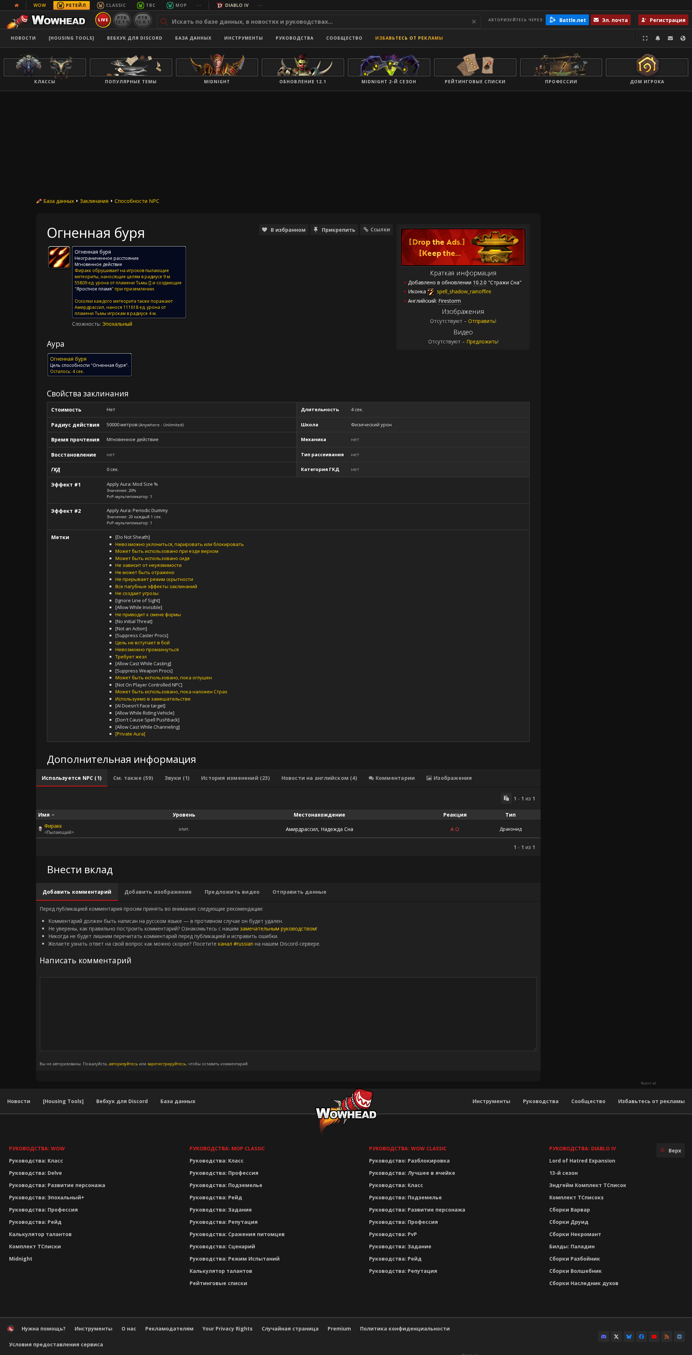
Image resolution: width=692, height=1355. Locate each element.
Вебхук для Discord (135, 38)
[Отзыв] (670, 38)
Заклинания (94, 200)
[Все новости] (16, 5)
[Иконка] (59, 257)
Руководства (295, 38)
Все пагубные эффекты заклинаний (156, 586)
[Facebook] (641, 1336)
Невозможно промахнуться (147, 649)
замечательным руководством (278, 928)
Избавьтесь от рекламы (409, 38)
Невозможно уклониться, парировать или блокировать (179, 544)
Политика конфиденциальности (405, 1328)
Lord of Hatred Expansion (582, 1160)
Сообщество (344, 38)
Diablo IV (237, 5)
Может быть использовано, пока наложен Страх (171, 691)
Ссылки (380, 229)
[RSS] (666, 1336)
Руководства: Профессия (43, 1209)
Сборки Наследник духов (583, 1283)
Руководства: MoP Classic (227, 1148)
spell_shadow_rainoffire (463, 291)
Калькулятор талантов (40, 1234)
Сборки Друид (569, 1221)
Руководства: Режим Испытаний (235, 1258)
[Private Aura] (130, 733)
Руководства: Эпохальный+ (46, 1197)
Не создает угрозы (137, 593)
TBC (151, 5)
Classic (116, 5)
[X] (616, 1336)
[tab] (71, 778)
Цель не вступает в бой (142, 642)
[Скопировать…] (506, 798)
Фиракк (53, 825)
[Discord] (603, 1336)
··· (198, 5)
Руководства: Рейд (35, 1221)
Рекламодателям (169, 1328)
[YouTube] (654, 1336)
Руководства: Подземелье (226, 1185)
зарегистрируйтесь (166, 1063)
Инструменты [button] (243, 38)
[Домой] (48, 20)
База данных (193, 38)
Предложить (481, 341)
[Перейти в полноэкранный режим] (645, 38)
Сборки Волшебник (575, 1270)
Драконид (511, 829)
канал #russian (235, 943)
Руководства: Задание (221, 1209)
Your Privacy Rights (228, 1328)
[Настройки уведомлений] (657, 38)
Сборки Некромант (575, 1234)
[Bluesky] (629, 1336)
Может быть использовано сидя (152, 558)
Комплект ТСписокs (576, 1197)
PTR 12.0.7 (142, 20)
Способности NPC (137, 200)
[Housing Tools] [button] (71, 38)
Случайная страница (290, 1328)
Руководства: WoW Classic (408, 1148)
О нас (128, 1328)
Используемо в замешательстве (153, 699)
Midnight (20, 1258)
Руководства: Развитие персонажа (57, 1185)
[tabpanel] (288, 821)
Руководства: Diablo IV (582, 1148)
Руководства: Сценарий (222, 1246)
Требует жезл (131, 656)
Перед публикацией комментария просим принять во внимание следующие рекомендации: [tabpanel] (180, 985)
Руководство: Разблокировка (409, 1160)
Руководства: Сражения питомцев (237, 1234)
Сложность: (87, 323)
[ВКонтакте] (679, 1336)
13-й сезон (563, 1172)
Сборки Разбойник (574, 1258)
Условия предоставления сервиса (56, 1344)
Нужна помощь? (44, 1328)
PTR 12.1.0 (122, 20)
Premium (339, 1328)
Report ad (648, 1083)
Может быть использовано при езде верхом (166, 551)
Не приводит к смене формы (148, 614)
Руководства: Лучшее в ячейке (412, 1172)
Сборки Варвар (569, 1209)
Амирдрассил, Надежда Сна (319, 829)
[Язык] (683, 38)
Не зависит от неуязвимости (148, 565)
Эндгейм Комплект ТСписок (587, 1185)
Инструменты (491, 1101)
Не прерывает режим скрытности (154, 579)
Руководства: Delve (35, 1172)
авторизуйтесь (123, 1063)
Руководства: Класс (36, 1160)
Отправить (481, 320)
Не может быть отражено (144, 572)
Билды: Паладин (572, 1246)
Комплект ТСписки (35, 1246)
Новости (23, 38)
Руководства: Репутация (224, 1221)
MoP (181, 5)
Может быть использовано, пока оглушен (163, 677)
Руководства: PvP (393, 1234)
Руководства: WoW (37, 1148)
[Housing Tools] (63, 1101)
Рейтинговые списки (218, 1283)
